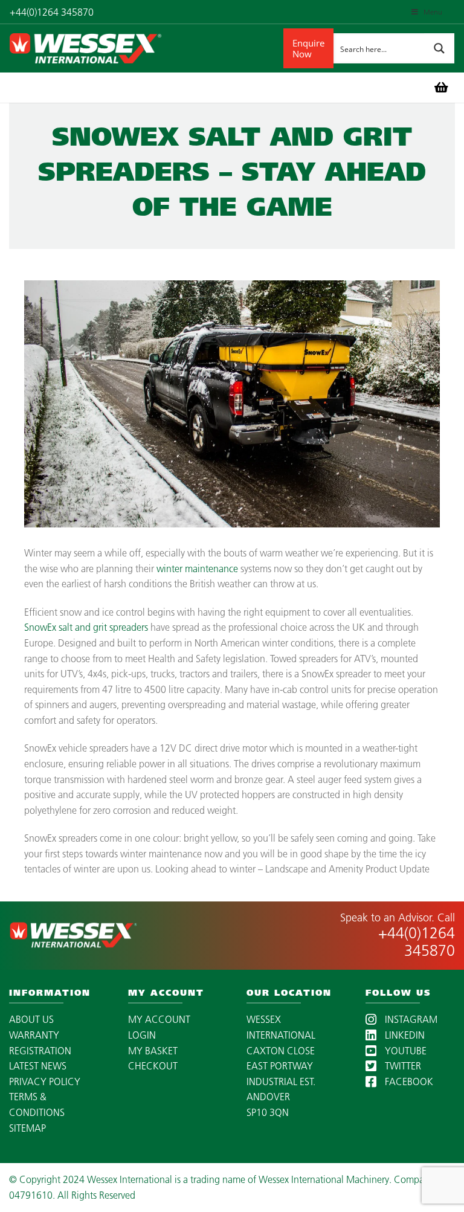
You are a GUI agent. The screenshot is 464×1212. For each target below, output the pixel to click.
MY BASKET (153, 1051)
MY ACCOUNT (159, 1019)
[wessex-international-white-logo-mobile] (146, 48)
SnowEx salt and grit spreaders (86, 627)
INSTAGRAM (409, 1019)
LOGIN (142, 1035)
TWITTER (401, 1066)
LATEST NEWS (37, 1066)
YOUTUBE (404, 1051)
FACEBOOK (407, 1081)
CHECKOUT (153, 1066)
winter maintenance (197, 568)
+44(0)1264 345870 (416, 941)
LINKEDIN (403, 1035)
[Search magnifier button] (439, 48)
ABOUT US (31, 1019)
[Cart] (441, 88)
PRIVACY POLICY (44, 1081)
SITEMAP (27, 1128)
